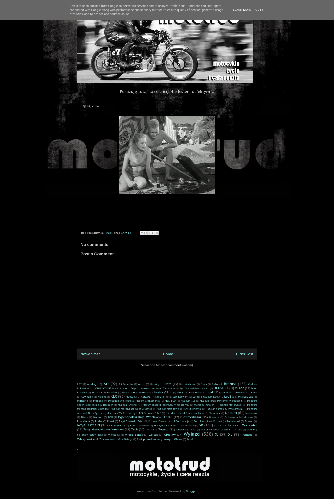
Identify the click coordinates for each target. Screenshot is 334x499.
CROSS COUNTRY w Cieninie (111, 388)
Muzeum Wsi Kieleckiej (121, 413)
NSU (110, 417)
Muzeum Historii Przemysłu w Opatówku (165, 404)
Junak (209, 392)
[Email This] (142, 233)
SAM (132, 425)
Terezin (149, 429)
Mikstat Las (245, 396)
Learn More (242, 10)
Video (238, 429)
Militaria (82, 400)
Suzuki (218, 425)
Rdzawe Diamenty (159, 421)
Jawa (180, 392)
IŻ (171, 392)
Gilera (125, 392)
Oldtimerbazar (190, 417)
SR (201, 425)
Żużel (190, 439)
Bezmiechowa (187, 384)
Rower (249, 421)
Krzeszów (131, 396)
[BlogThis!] (146, 233)
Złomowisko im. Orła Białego (116, 439)
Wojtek (153, 434)
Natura (231, 413)
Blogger (191, 491)
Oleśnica (214, 417)
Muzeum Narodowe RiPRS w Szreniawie (179, 408)
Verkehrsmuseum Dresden (216, 429)
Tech (134, 429)
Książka (146, 396)
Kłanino (102, 396)
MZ (159, 413)
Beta (168, 384)
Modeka (98, 400)
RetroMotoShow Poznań (208, 421)
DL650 (218, 388)
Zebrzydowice (86, 439)
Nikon (84, 417)
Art (106, 384)
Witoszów (114, 434)
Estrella (97, 392)
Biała (204, 384)
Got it (260, 10)
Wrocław (170, 434)
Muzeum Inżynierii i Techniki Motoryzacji (218, 404)
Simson (144, 425)
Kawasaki (87, 396)
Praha (98, 421)
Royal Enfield (88, 425)
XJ (216, 434)
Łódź (227, 396)
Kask (254, 392)
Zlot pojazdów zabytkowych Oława (159, 439)
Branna (230, 384)
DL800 (239, 388)
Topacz (163, 429)
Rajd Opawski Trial (131, 421)
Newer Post (90, 354)
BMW (215, 384)
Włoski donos (134, 434)
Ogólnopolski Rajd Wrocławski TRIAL (145, 417)
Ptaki (110, 421)
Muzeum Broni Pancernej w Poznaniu (221, 400)
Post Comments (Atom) (177, 365)
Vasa (193, 429)
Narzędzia (215, 413)
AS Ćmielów (126, 384)
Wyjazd (192, 434)
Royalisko (117, 425)
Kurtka (159, 396)
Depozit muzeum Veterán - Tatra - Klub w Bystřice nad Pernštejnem (170, 388)
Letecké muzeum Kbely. (206, 396)
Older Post (245, 354)
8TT (79, 384)
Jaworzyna (194, 392)
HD (135, 392)
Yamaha (247, 434)
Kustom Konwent (178, 396)
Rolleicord (233, 421)
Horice (158, 392)
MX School (146, 413)
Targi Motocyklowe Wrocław (103, 429)
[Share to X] (149, 233)
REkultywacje (181, 421)
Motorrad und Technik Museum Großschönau (134, 400)
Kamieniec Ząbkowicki (234, 392)
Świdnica (232, 425)
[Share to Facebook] (153, 233)
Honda (145, 392)
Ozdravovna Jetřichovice (238, 417)
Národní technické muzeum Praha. (185, 413)
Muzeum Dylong (127, 404)
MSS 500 (170, 400)
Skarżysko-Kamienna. (166, 425)
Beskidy (154, 384)
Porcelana (83, 421)
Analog (91, 384)
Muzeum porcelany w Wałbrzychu (224, 408)
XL (230, 434)
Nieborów (251, 413)
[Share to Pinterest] (157, 233)
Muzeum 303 (188, 400)
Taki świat (249, 425)
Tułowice (181, 429)
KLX (114, 396)
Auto (141, 384)
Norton (97, 417)
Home (168, 354)
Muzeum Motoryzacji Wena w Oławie (132, 408)
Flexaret (112, 392)
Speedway (188, 425)
